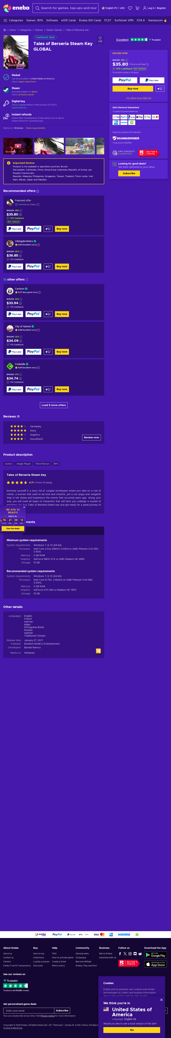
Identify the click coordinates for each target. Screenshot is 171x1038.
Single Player (24, 464)
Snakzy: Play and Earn (86, 966)
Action (8, 464)
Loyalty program (41, 962)
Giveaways (81, 958)
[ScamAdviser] (126, 138)
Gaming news (82, 954)
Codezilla (20, 364)
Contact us (8, 958)
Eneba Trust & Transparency (17, 966)
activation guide (26, 95)
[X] (125, 954)
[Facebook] (120, 954)
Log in (151, 8)
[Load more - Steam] (6, 90)
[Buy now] (125, 80)
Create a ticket (59, 962)
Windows (29, 653)
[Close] (161, 1000)
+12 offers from (138, 98)
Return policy (58, 966)
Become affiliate (83, 962)
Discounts (38, 966)
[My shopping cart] (137, 8)
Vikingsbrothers (24, 241)
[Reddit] (140, 954)
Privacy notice (48, 1016)
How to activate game (62, 958)
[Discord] (135, 954)
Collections (38, 958)
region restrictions (27, 82)
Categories (25, 30)
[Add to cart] (160, 89)
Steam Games (54, 30)
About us (7, 954)
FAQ (54, 954)
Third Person (42, 464)
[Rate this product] (18, 483)
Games (39, 30)
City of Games (23, 326)
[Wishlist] (130, 8)
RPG (56, 464)
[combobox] (65, 8)
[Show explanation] (38, 245)
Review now (91, 437)
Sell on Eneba (105, 954)
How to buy (38, 954)
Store (13, 30)
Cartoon (19, 289)
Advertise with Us (107, 958)
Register (161, 8)
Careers (7, 962)
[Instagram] (130, 954)
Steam (35, 92)
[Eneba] (16, 8)
